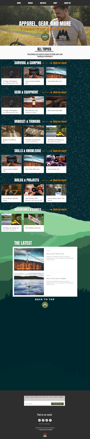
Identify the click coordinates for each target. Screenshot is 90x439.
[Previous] (7, 25)
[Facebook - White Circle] (43, 420)
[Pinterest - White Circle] (50, 420)
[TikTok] (46, 420)
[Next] (82, 25)
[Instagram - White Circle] (39, 420)
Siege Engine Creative (46, 429)
